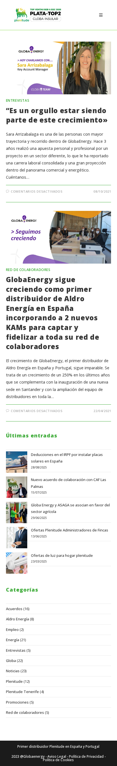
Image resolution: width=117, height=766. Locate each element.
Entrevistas (18, 100)
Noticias (13, 670)
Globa (11, 660)
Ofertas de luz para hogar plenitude (62, 555)
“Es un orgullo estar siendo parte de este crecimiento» (57, 115)
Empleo (12, 629)
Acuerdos (14, 608)
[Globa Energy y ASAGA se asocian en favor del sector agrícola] (16, 512)
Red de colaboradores (28, 269)
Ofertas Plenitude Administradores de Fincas (69, 530)
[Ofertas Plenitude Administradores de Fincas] (16, 537)
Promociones (17, 702)
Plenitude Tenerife (22, 691)
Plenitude (14, 681)
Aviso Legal (56, 756)
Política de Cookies (58, 759)
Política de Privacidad (86, 756)
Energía (12, 639)
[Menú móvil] (101, 15)
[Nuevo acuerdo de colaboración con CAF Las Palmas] (16, 487)
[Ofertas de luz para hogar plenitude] (16, 563)
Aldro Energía (17, 619)
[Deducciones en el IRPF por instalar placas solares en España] (16, 462)
